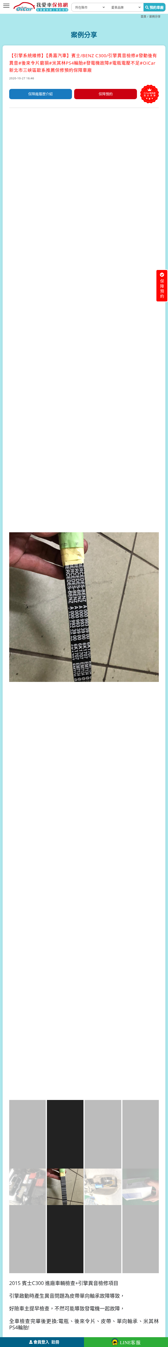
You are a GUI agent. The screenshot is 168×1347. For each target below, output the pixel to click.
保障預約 (106, 94)
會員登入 (41, 1342)
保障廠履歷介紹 (40, 94)
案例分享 (155, 16)
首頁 (143, 16)
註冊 (55, 1342)
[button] (155, 694)
